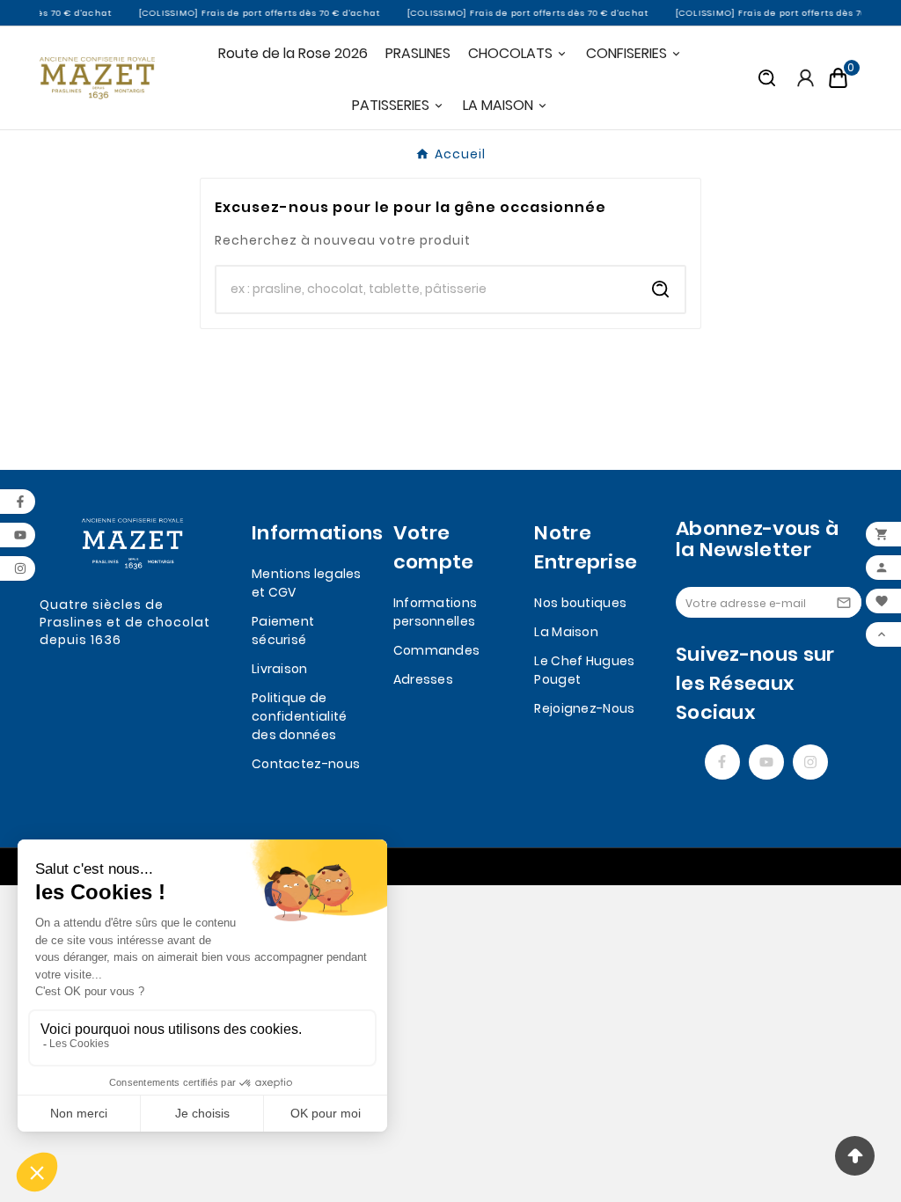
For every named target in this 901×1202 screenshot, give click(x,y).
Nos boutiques (580, 603)
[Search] (660, 289)
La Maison (566, 632)
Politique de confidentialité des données (300, 716)
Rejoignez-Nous (584, 708)
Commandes (436, 650)
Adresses (423, 679)
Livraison (280, 669)
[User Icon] (806, 78)
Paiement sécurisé (283, 630)
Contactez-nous (306, 764)
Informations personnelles (435, 612)
